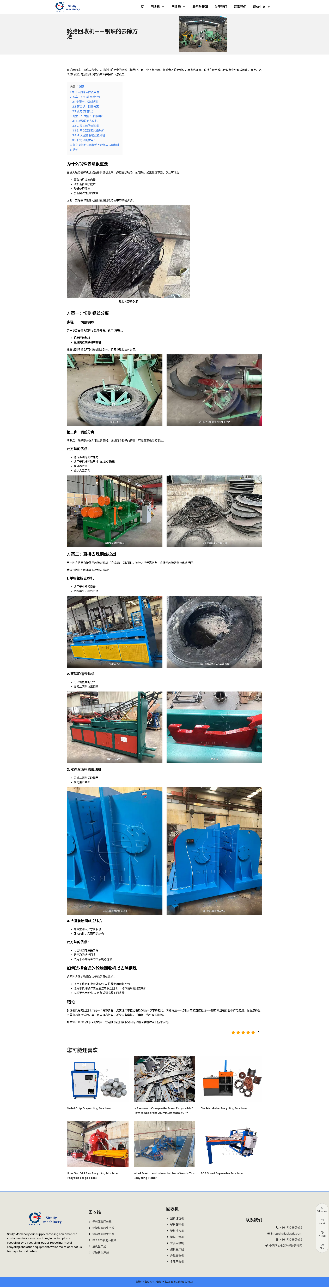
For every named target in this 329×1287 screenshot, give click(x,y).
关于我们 (221, 7)
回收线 (176, 7)
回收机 (155, 7)
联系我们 (240, 7)
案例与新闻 (200, 7)
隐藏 (81, 87)
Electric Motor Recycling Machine (223, 1108)
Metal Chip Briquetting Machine (89, 1108)
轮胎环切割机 (82, 338)
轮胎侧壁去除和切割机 (87, 342)
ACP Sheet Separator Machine (221, 1173)
